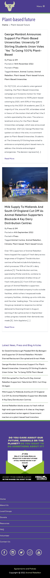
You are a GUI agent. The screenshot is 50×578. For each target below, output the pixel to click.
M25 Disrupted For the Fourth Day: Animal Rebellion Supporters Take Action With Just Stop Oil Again (24, 382)
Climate (8, 244)
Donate (3, 517)
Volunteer (4, 535)
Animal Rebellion (33, 240)
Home (3, 499)
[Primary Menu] (44, 6)
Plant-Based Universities (16, 79)
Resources (4, 523)
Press (15, 67)
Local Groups (6, 511)
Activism (15, 71)
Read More (9, 158)
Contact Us (5, 541)
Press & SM (12, 60)
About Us (4, 505)
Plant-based (19, 75)
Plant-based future (35, 75)
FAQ (2, 529)
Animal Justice (26, 71)
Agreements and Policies (25, 569)
